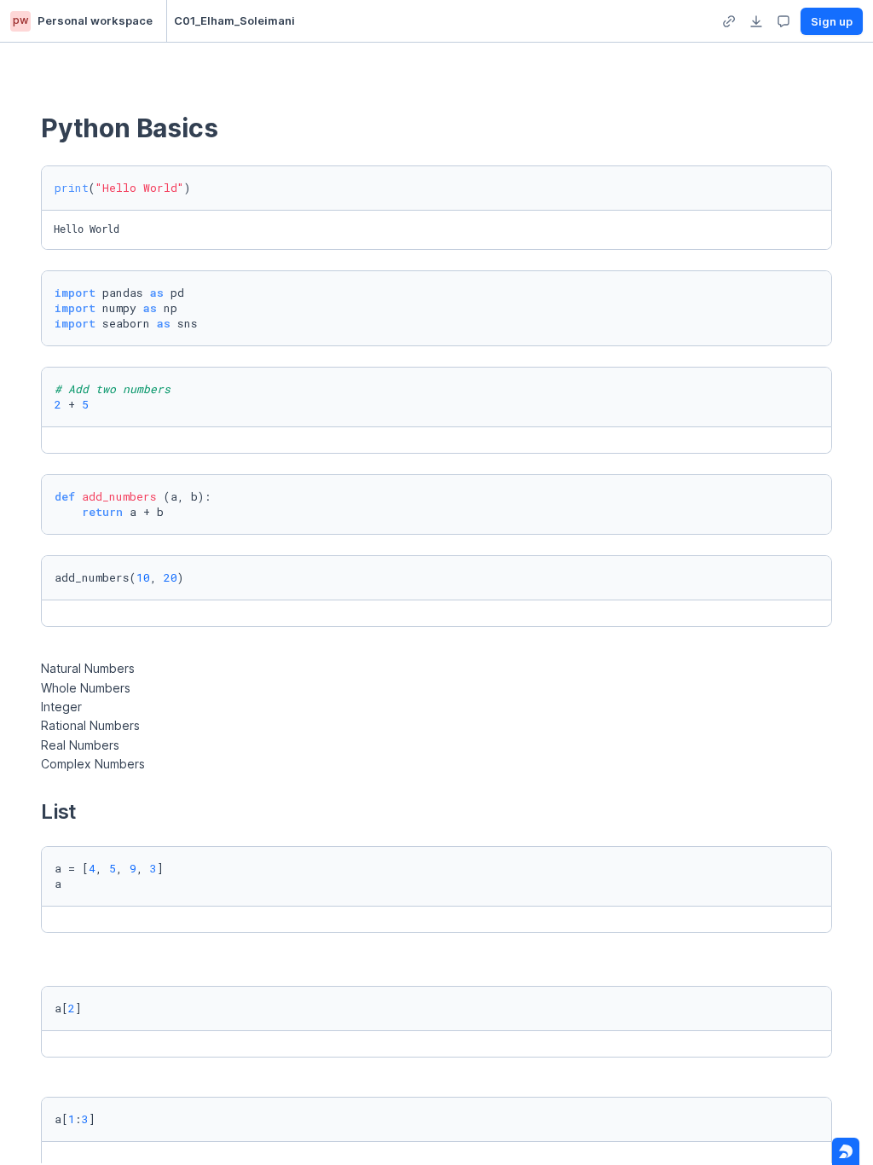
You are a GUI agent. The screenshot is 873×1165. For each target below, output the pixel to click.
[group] (729, 21)
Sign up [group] (832, 21)
